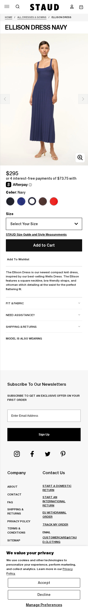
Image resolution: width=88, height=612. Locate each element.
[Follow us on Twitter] (48, 454)
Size (9, 213)
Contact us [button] (54, 473)
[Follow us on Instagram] (17, 454)
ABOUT (12, 486)
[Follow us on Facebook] (32, 454)
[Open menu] (6, 6)
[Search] (17, 7)
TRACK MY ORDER (55, 524)
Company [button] (16, 473)
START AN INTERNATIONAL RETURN (54, 501)
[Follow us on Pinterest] (63, 454)
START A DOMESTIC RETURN (57, 488)
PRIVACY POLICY (18, 521)
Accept (44, 582)
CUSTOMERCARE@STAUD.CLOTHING (60, 539)
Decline (44, 594)
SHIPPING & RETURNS (15, 511)
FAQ (10, 502)
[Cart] (81, 7)
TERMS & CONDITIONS (16, 530)
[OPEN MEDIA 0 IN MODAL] (80, 157)
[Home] (44, 7)
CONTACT (14, 494)
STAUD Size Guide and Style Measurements (36, 234)
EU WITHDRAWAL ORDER (54, 514)
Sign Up (44, 434)
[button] (71, 7)
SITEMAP (13, 540)
